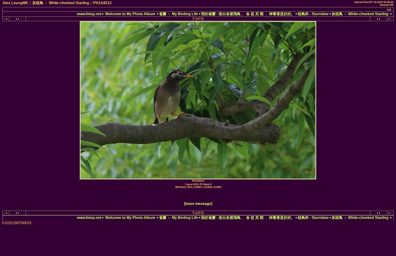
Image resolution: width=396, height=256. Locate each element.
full (389, 9)
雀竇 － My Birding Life (178, 14)
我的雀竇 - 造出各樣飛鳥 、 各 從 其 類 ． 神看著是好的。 (248, 14)
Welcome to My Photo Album (130, 14)
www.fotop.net (89, 14)
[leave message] (198, 204)
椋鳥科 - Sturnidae (313, 14)
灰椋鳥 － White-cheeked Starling (360, 14)
